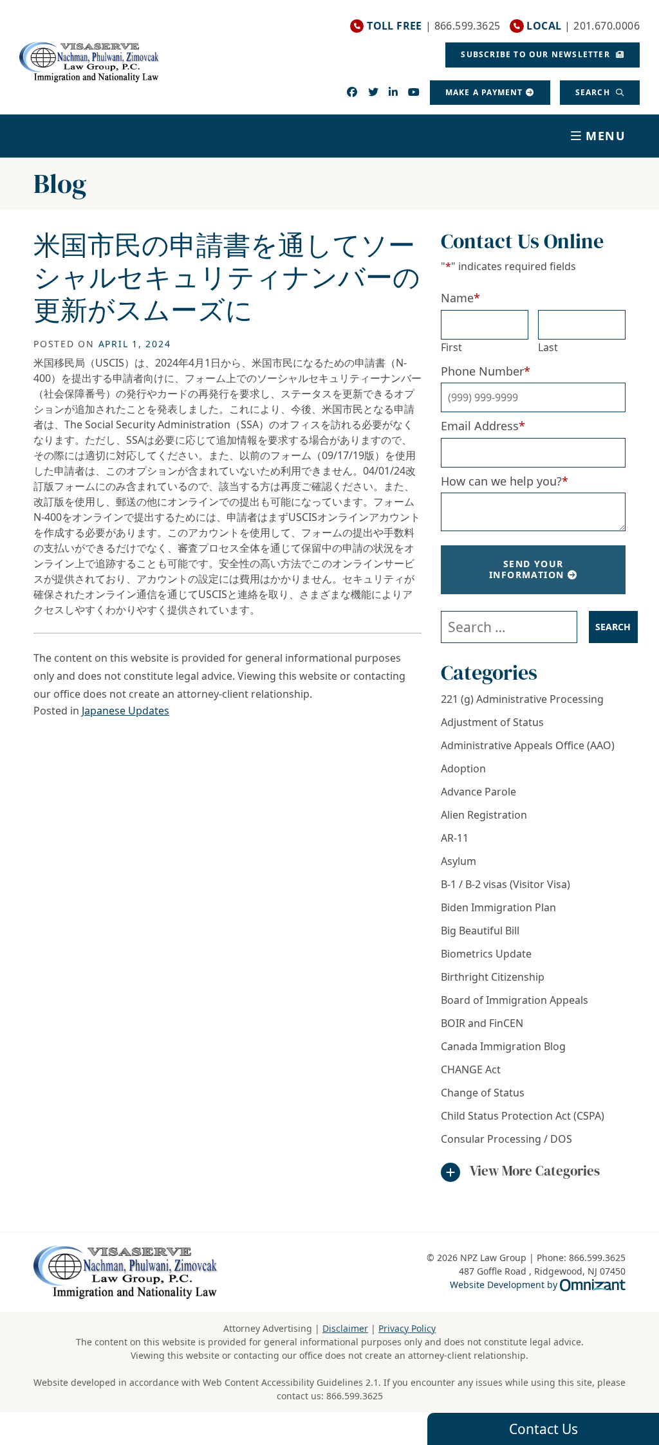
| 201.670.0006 (583, 26)
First (451, 347)
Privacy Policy (407, 1328)
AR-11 (455, 838)
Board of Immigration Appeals (514, 1000)
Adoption (463, 768)
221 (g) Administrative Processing (522, 699)
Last (548, 347)
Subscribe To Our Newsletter (537, 54)
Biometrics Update (486, 954)
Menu (606, 135)
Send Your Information (526, 569)
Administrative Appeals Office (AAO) (528, 745)
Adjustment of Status (492, 722)
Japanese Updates (125, 711)
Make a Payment (484, 92)
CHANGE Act (471, 1069)
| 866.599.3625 (433, 26)
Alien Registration (484, 815)
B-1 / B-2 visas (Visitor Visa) (505, 884)
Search (594, 92)
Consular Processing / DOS (506, 1139)
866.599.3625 (354, 1396)
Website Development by (538, 1284)
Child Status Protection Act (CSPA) (522, 1116)
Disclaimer (345, 1328)
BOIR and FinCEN (482, 1023)
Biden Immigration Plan (498, 907)
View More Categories (535, 1171)
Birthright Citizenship (492, 977)
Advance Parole (478, 792)
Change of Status (482, 1093)
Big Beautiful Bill (480, 930)
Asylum (458, 861)
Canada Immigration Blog (503, 1046)
